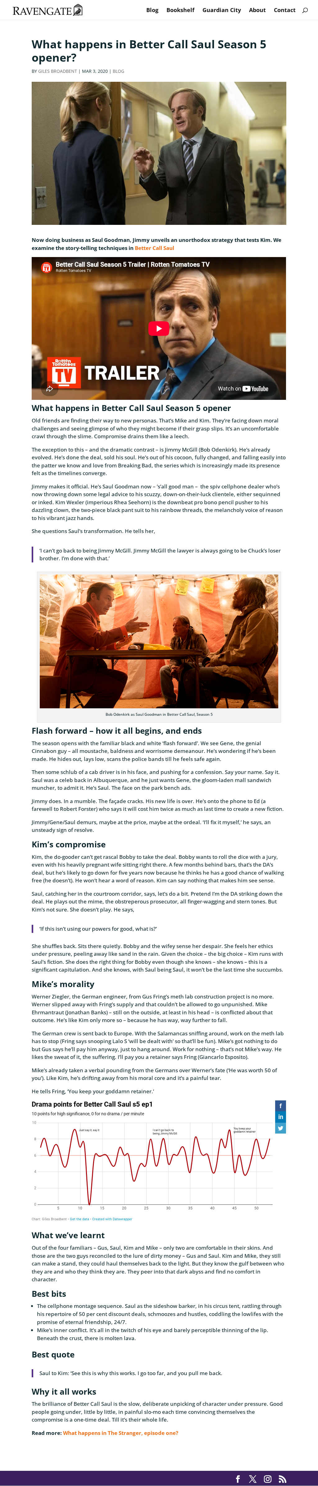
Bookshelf (180, 11)
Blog (152, 11)
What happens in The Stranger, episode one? (120, 1432)
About (257, 11)
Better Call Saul (154, 247)
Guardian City (221, 11)
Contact (285, 11)
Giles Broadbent (57, 71)
